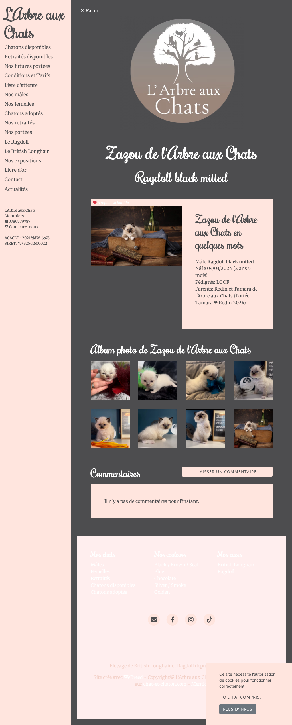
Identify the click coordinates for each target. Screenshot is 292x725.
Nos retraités (20, 123)
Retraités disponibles (29, 57)
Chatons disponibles (28, 47)
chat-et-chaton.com (165, 684)
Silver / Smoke (170, 585)
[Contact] (153, 619)
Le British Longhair (27, 151)
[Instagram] (190, 619)
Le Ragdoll (17, 142)
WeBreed (133, 677)
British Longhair (236, 564)
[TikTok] (209, 619)
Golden (162, 592)
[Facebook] (172, 619)
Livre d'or (16, 170)
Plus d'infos (237, 709)
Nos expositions (23, 161)
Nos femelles (19, 104)
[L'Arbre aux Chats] (182, 72)
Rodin (221, 289)
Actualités (16, 189)
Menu (92, 10)
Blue (159, 571)
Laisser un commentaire (227, 471)
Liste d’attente (21, 85)
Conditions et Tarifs (27, 75)
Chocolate (165, 578)
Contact (14, 179)
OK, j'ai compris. (242, 697)
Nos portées (18, 132)
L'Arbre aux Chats (34, 23)
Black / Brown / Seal (176, 564)
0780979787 (19, 221)
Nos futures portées (27, 66)
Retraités (100, 578)
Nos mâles (16, 94)
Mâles (97, 564)
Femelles (100, 571)
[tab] (38, 47)
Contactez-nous (23, 226)
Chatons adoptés (24, 113)
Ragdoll (226, 571)
